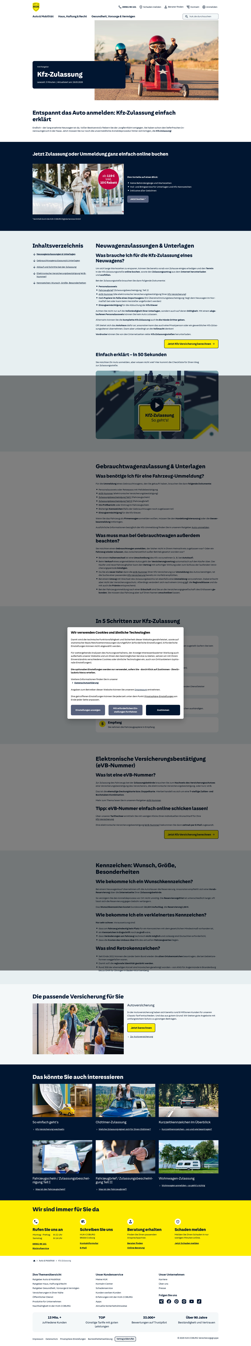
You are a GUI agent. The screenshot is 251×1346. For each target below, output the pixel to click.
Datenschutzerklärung (86, 683)
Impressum (141, 689)
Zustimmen (163, 710)
